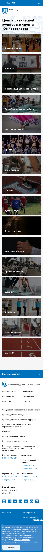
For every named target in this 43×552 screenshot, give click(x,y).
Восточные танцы (14, 129)
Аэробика (10, 312)
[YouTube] (20, 501)
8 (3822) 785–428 (29, 469)
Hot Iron (9, 190)
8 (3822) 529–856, (29, 466)
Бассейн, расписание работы (19, 109)
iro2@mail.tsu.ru (28, 480)
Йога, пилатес (12, 170)
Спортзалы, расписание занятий (21, 89)
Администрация (13, 48)
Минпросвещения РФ (31, 517)
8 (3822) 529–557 (29, 477)
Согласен (11, 547)
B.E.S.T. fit (9, 353)
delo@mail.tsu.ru (8, 480)
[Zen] (31, 501)
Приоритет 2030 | (9, 391)
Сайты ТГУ (11, 3)
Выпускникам (28, 396)
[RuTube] (15, 501)
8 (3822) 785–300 (10, 458)
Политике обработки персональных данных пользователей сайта (20, 541)
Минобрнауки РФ (29, 513)
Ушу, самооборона (14, 251)
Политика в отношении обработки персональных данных (16, 425)
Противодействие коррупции (14, 415)
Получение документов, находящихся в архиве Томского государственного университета (18, 448)
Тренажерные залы (14, 272)
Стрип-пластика (13, 231)
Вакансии (6, 431)
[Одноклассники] (26, 501)
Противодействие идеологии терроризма (20, 420)
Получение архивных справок (14, 441)
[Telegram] (9, 501)
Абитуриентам (8, 396)
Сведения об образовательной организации (21, 410)
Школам (26, 401)
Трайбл (8, 150)
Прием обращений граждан (13, 436)
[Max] (37, 501)
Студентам (6, 401)
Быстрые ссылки (11, 374)
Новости (9, 68)
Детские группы (13, 211)
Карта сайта (6, 513)
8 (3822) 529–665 (9, 477)
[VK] (4, 501)
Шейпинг (9, 292)
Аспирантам (28, 391)
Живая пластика (13, 332)
